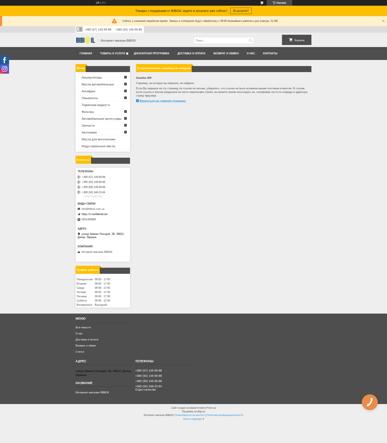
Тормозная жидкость (96, 105)
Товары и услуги (112, 53)
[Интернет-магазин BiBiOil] (86, 40)
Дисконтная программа (151, 53)
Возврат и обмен (226, 53)
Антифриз (88, 91)
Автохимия (89, 132)
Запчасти (88, 125)
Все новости (83, 327)
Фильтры (88, 111)
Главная (86, 53)
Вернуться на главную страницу (163, 100)
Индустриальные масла (98, 146)
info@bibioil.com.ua (92, 208)
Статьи (80, 351)
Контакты (270, 53)
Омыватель (90, 98)
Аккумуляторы (92, 77)
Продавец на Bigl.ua (193, 411)
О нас (251, 53)
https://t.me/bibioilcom (95, 214)
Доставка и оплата (191, 53)
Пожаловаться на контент (190, 415)
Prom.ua (211, 407)
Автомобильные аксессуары (102, 118)
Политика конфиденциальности (225, 415)
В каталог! (241, 11)
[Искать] (250, 40)
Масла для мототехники (98, 139)
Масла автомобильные (98, 84)
